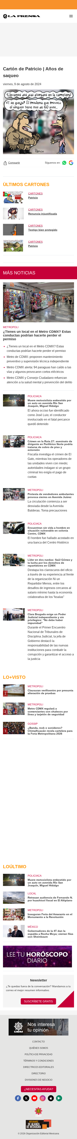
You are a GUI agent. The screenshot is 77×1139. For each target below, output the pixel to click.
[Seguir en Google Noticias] (71, 163)
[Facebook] (18, 1098)
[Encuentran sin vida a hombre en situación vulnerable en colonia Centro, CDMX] (14, 535)
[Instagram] (43, 1098)
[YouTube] (34, 1098)
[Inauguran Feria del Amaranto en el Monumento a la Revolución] (14, 914)
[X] (26, 1098)
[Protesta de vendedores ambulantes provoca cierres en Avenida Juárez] (14, 502)
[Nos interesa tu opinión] (38, 1027)
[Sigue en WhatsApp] (64, 163)
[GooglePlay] (59, 1098)
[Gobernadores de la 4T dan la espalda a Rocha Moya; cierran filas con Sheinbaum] (14, 931)
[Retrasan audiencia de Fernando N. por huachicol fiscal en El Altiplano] (14, 898)
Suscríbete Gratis (38, 1001)
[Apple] (51, 1098)
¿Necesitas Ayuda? (38, 1089)
